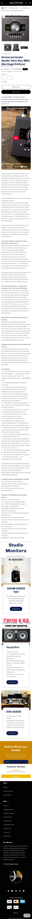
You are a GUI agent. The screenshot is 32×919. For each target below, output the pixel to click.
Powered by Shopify (20, 918)
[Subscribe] (27, 762)
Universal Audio (13, 8)
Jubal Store (13, 918)
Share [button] (5, 81)
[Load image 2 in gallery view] (16, 47)
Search (5, 787)
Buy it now (16, 92)
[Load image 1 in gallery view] (7, 47)
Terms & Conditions (8, 813)
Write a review (16, 776)
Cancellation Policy (8, 824)
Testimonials (7, 836)
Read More (16, 609)
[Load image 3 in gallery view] (24, 47)
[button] (2, 3)
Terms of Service (8, 791)
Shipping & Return (8, 809)
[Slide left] (2, 48)
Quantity (3, 74)
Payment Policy (7, 817)
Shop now (12, 682)
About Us (6, 805)
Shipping (9, 71)
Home (5, 8)
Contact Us (6, 832)
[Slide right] (30, 48)
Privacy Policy (7, 821)
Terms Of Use (7, 828)
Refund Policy (7, 795)
